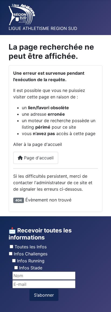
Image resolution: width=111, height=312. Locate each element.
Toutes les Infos (31, 246)
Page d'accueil (38, 157)
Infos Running (30, 260)
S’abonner (44, 295)
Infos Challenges (30, 253)
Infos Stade (30, 267)
